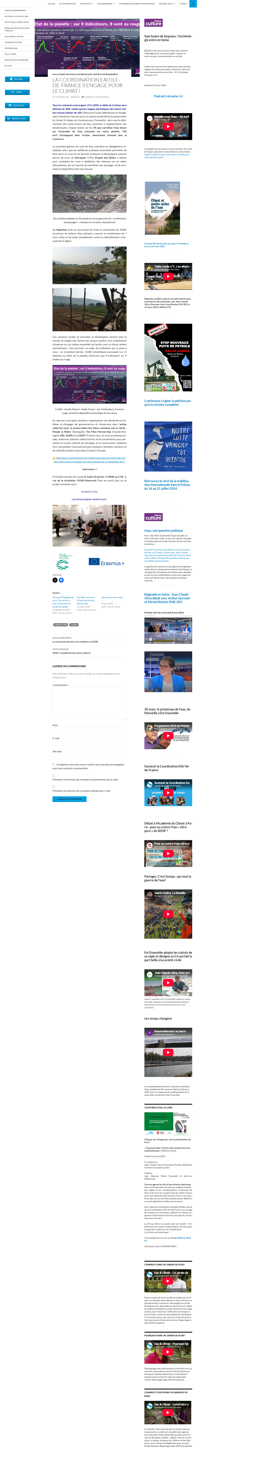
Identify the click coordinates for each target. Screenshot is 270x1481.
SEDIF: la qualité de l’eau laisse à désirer (71, 651)
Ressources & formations (16, 60)
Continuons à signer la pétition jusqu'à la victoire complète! (168, 402)
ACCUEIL (51, 4)
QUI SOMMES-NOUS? (67, 4)
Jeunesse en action (13, 42)
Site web (57, 751)
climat (74, 625)
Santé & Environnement (105, 74)
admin (76, 97)
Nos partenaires (105, 4)
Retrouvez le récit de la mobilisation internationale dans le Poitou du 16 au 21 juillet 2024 (167, 484)
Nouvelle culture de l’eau (16, 16)
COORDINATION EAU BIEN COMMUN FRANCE (137, 4)
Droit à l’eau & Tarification (17, 22)
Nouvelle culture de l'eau (79, 74)
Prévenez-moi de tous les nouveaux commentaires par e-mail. (85, 779)
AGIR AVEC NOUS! (166, 4)
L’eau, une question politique (163, 530)
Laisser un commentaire (96, 97)
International (11, 48)
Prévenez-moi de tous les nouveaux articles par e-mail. (81, 790)
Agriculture (61, 625)
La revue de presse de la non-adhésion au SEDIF (75, 640)
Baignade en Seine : (157, 594)
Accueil (8, 66)
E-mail (55, 738)
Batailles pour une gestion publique (17, 29)
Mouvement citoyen (14, 36)
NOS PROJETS (85, 4)
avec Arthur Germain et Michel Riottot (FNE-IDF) (167, 600)
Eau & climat (58, 74)
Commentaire (60, 684)
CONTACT (183, 4)
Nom (55, 725)
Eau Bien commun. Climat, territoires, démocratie (86, 600)
